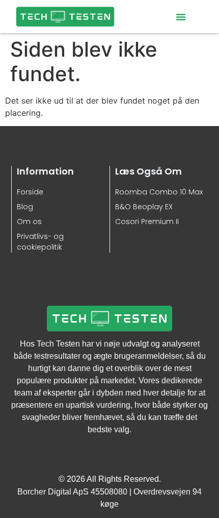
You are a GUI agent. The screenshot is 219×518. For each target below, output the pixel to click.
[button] (180, 16)
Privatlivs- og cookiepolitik (40, 241)
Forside (30, 192)
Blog (25, 207)
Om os (29, 221)
